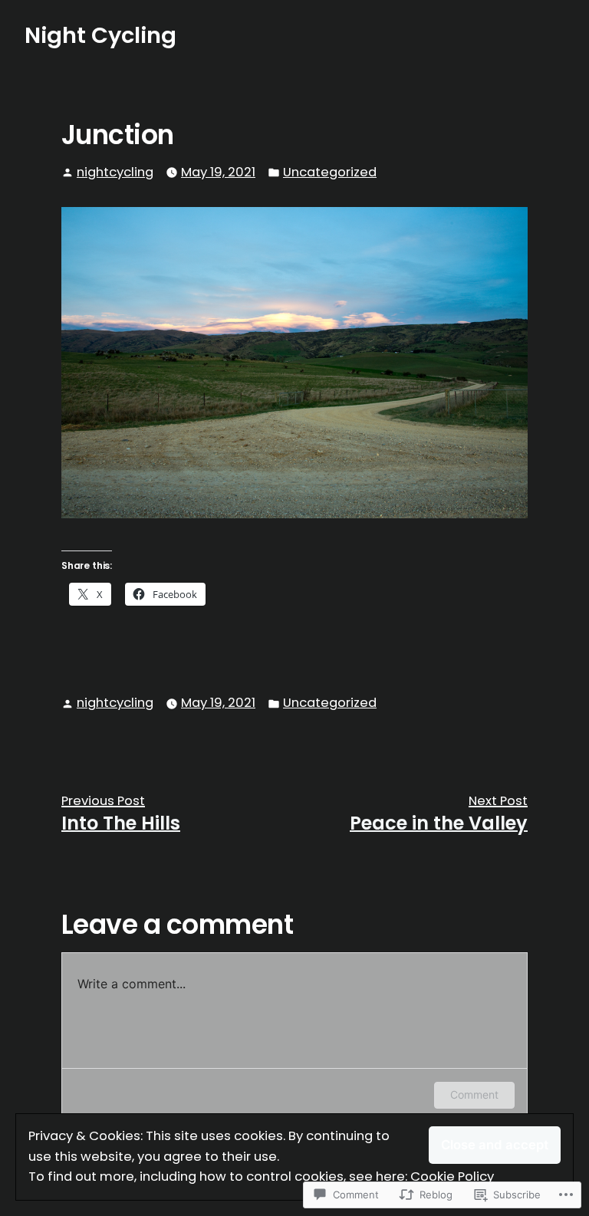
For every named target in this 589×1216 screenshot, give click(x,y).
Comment (474, 1094)
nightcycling (115, 172)
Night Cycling (100, 35)
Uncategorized (330, 172)
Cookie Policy (452, 1176)
